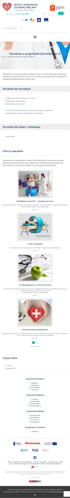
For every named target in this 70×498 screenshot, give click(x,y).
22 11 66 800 (22, 13)
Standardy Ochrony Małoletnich (22, 462)
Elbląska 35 (35, 383)
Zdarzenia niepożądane (53, 463)
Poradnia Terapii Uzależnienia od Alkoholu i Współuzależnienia (29, 110)
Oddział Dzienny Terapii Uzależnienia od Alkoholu (24, 113)
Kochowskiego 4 (35, 387)
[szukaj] (61, 13)
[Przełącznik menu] (35, 37)
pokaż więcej (34, 346)
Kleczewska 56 (35, 403)
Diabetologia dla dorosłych (15, 101)
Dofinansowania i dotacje (37, 463)
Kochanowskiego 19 (35, 406)
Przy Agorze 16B (35, 415)
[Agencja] (35, 481)
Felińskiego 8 (35, 385)
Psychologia (10, 136)
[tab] (33, 342)
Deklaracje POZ (10, 368)
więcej (34, 209)
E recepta (8, 366)
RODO (9, 462)
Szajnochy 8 (35, 389)
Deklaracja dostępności (21, 463)
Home (3, 57)
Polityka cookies (53, 462)
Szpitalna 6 (35, 431)
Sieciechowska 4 (35, 417)
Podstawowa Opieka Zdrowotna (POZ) (20, 98)
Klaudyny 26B (35, 401)
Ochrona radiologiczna (40, 462)
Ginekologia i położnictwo (15, 104)
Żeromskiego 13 (35, 422)
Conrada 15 (35, 399)
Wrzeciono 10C (35, 419)
